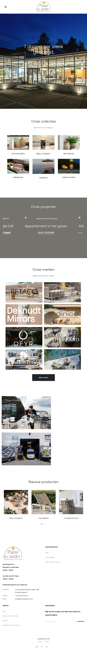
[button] (43, 377)
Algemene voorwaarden (11, 625)
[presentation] (7, 233)
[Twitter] (36, 647)
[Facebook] (41, 647)
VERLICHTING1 (68, 177)
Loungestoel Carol (43, 518)
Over (4, 611)
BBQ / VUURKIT (44, 153)
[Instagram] (46, 647)
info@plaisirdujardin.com (24, 599)
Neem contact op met (52, 562)
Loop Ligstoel (16, 518)
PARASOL (43, 177)
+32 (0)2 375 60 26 (21, 596)
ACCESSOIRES (18, 153)
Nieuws (5, 621)
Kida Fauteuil (71, 518)
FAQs (47, 553)
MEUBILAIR (18, 177)
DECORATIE (69, 153)
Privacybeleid (49, 557)
